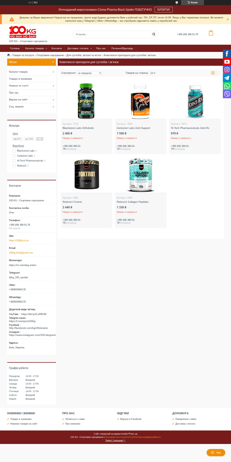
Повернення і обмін (185, 419)
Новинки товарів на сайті (23, 423)
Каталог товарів (34, 48)
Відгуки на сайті (18, 99)
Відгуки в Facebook (130, 419)
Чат (218, 452)
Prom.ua (132, 433)
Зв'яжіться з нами (75, 419)
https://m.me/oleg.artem (22, 265)
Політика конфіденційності (147, 437)
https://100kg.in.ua (19, 240)
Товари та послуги (23, 55)
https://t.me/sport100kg (22, 321)
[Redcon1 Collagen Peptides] (140, 175)
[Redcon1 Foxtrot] (86, 175)
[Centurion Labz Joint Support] (140, 101)
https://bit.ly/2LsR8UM (33, 314)
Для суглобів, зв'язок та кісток (83, 55)
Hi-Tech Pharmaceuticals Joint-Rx (190, 127)
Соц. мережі (16, 106)
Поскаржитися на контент (118, 437)
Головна (15, 48)
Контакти (56, 48)
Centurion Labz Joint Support (133, 127)
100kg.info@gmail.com (21, 252)
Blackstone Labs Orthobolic (78, 127)
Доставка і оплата (77, 48)
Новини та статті (18, 85)
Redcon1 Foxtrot (72, 201)
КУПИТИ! (163, 9)
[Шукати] (154, 34)
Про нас (101, 48)
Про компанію (72, 423)
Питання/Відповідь (122, 48)
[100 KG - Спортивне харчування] (22, 32)
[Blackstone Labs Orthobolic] (86, 101)
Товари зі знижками (20, 78)
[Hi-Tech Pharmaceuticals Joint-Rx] (195, 101)
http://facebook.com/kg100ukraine (28, 327)
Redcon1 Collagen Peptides (133, 201)
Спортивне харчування (50, 55)
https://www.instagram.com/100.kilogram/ (32, 335)
